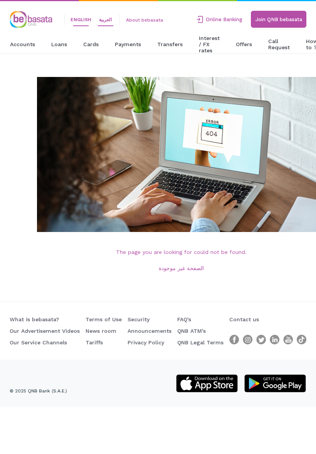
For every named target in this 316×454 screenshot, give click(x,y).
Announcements (149, 331)
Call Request (279, 44)
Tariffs (94, 342)
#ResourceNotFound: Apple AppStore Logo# (207, 382)
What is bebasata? (34, 319)
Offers (244, 44)
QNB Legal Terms (200, 342)
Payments (128, 44)
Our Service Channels (38, 342)
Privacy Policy (146, 342)
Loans (59, 44)
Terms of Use (104, 319)
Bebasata (23, 14)
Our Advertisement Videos (45, 331)
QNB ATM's (191, 331)
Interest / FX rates (209, 44)
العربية (105, 19)
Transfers (170, 44)
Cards (91, 44)
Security (139, 319)
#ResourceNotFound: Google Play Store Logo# (275, 382)
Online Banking (224, 19)
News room (101, 331)
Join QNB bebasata (278, 19)
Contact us (244, 319)
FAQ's (184, 319)
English (81, 19)
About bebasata (144, 20)
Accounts (22, 44)
